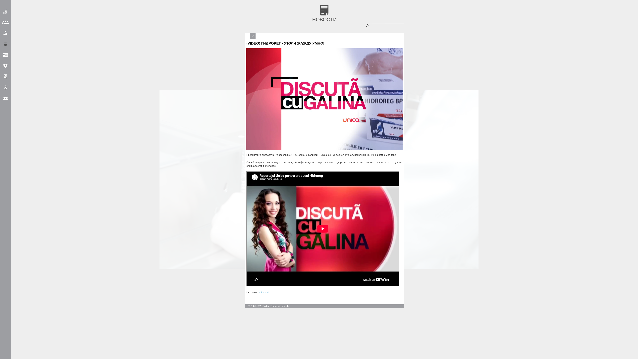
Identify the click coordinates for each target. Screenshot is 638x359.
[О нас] (5, 22)
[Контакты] (5, 98)
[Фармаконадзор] (5, 65)
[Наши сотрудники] (5, 55)
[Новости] (5, 44)
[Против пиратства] (5, 87)
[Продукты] (5, 33)
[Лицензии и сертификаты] (5, 76)
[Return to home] (5, 11)
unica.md (263, 292)
